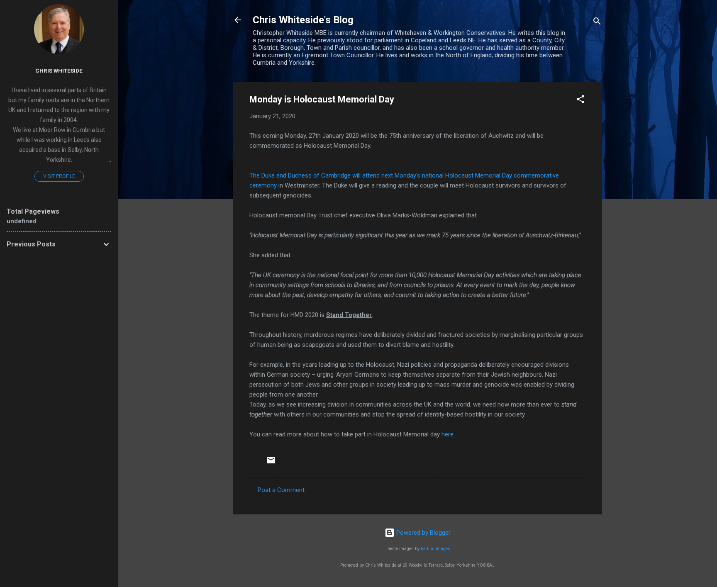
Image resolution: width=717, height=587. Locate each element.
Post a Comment (281, 490)
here (447, 434)
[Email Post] (271, 463)
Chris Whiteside (59, 70)
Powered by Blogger (423, 532)
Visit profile (59, 176)
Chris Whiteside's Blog (303, 20)
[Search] (597, 22)
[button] (580, 100)
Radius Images (435, 548)
